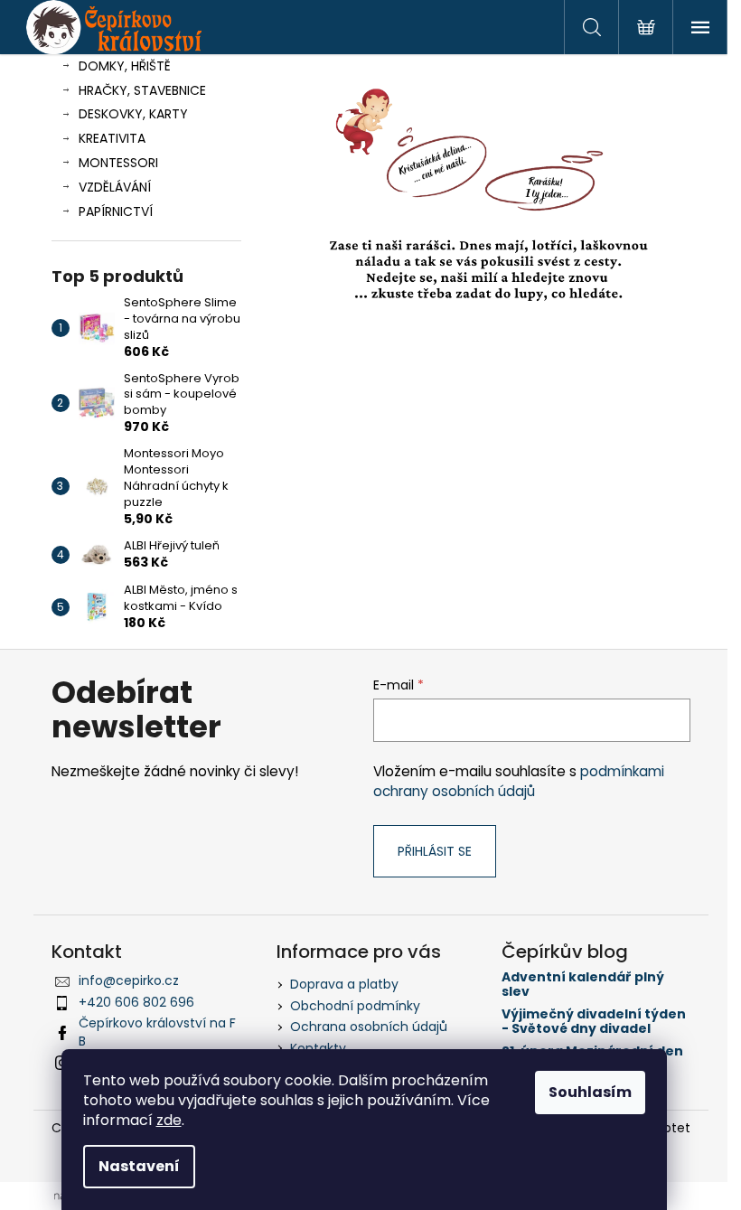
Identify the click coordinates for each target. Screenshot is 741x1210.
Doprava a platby (344, 984)
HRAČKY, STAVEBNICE (142, 90)
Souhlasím (590, 1092)
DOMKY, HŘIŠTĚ (125, 66)
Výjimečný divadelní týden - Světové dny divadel (594, 1022)
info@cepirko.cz (129, 980)
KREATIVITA (112, 138)
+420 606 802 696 (136, 1002)
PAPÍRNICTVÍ (116, 211)
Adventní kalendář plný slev (583, 985)
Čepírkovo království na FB (157, 1031)
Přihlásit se (435, 851)
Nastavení (139, 1166)
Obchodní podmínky (355, 1006)
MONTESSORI (118, 163)
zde (169, 1120)
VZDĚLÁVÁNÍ (115, 187)
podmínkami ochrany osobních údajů (518, 781)
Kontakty (318, 1048)
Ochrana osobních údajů (368, 1027)
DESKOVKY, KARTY (133, 114)
